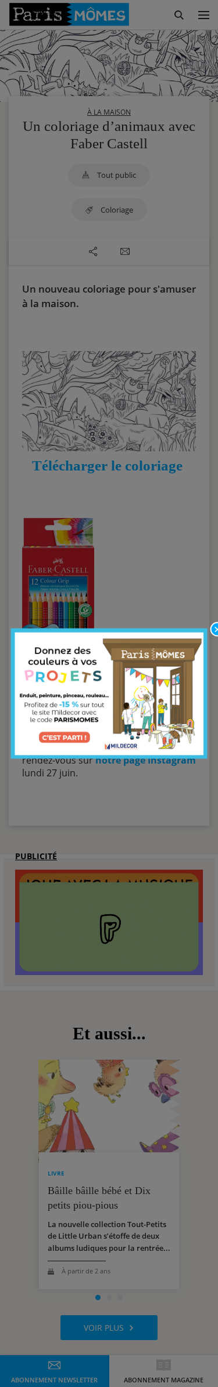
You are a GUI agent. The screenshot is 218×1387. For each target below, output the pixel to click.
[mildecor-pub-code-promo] (109, 694)
